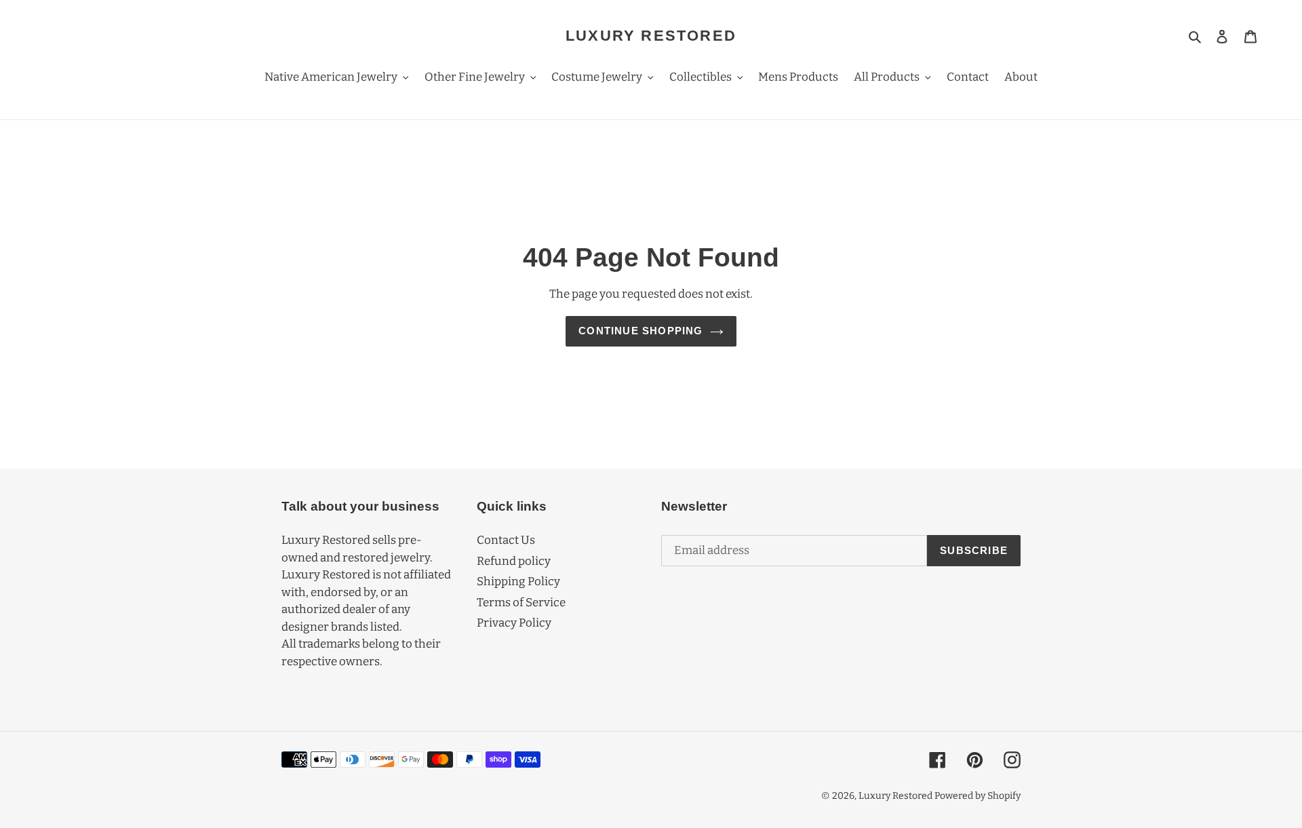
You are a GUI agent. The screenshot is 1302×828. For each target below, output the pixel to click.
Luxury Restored (651, 35)
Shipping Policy (518, 581)
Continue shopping (640, 330)
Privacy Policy (514, 623)
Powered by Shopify (977, 796)
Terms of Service (521, 602)
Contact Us (506, 540)
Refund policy (514, 561)
